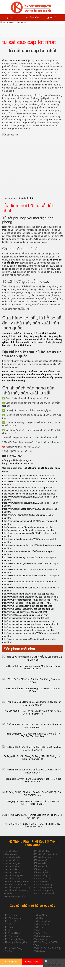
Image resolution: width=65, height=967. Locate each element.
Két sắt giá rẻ (40, 866)
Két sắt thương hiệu (14, 875)
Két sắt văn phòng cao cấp (17, 887)
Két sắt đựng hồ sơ (43, 887)
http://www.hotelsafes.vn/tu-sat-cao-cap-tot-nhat (25, 614)
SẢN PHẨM (33, 17)
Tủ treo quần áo (42, 923)
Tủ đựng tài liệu (12, 933)
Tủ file (8, 930)
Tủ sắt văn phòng (13, 917)
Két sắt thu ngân (13, 878)
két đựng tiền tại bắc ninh (29, 342)
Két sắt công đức (42, 878)
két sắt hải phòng (16, 380)
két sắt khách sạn (22, 345)
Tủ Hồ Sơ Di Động (13, 948)
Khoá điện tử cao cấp (15, 896)
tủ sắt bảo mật (35, 371)
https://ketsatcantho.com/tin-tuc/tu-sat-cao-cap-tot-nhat (28, 478)
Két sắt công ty (41, 869)
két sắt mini (30, 467)
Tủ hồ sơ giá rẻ (12, 936)
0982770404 (33, 961)
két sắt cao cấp (46, 377)
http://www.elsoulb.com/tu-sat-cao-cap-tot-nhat (24, 611)
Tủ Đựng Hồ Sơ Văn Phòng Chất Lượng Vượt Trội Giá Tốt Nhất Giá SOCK (32, 780)
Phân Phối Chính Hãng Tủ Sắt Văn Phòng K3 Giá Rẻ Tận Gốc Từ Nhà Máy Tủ (33, 712)
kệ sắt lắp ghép (46, 467)
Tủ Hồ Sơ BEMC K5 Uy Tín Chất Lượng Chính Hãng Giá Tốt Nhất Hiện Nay (32, 825)
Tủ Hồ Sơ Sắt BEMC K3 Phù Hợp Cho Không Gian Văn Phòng (32, 690)
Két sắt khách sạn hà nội (46, 854)
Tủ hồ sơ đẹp (11, 914)
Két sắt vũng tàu (12, 857)
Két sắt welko (40, 863)
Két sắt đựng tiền (13, 863)
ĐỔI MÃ (12, 17)
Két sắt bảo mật (12, 872)
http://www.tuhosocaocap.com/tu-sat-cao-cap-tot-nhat (28, 608)
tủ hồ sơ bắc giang (23, 333)
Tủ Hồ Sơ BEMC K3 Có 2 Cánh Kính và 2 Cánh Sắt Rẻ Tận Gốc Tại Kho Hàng (32, 735)
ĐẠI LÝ (52, 17)
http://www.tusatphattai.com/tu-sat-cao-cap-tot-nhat (26, 602)
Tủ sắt (37, 930)
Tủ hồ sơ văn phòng (43, 936)
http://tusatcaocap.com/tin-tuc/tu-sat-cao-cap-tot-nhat (27, 526)
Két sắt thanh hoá (42, 857)
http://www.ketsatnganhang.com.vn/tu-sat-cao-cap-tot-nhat (30, 596)
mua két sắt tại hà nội (35, 339)
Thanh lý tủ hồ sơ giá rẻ (16, 942)
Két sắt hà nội (40, 860)
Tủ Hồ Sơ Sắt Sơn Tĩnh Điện (47, 948)
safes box (7, 333)
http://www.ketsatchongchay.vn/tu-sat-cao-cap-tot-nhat (28, 629)
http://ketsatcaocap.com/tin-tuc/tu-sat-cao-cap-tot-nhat (28, 529)
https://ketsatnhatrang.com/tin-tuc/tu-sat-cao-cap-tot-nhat (29, 490)
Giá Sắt (8, 951)
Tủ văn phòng (40, 939)
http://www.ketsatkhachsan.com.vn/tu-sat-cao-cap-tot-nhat (30, 623)
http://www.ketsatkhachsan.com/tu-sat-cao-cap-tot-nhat (28, 620)
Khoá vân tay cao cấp (44, 893)
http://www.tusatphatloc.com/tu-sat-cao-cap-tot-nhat (27, 605)
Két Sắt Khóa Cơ (42, 881)
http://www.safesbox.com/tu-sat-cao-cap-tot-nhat (25, 617)
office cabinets (18, 374)
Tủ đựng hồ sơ (41, 933)
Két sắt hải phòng (42, 851)
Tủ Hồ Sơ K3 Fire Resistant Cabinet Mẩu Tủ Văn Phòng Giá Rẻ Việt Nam (32, 667)
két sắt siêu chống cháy (39, 374)
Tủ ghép (9, 927)
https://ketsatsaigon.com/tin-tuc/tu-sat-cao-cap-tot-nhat (28, 493)
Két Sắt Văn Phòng (43, 884)
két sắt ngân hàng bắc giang (24, 336)
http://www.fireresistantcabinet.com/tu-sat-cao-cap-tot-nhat (30, 599)
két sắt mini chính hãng (14, 371)
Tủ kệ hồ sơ (40, 951)
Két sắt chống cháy (43, 875)
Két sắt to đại (11, 869)
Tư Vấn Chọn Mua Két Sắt (17, 881)
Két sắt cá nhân (41, 872)
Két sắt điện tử (12, 860)
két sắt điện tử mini (27, 377)
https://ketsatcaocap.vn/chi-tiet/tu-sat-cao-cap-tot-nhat (28, 475)
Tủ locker (38, 927)
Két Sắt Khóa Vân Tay (15, 884)
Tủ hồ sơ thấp (40, 914)
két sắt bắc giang (49, 336)
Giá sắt (8, 923)
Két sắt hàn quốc (13, 866)
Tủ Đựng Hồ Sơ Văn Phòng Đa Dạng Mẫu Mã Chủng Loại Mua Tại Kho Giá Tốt (32, 757)
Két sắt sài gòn (12, 851)
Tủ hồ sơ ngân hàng (14, 939)
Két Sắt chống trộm (43, 890)
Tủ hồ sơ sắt (11, 920)
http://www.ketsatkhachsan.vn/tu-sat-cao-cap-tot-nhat (27, 626)
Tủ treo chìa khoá (42, 920)
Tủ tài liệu (39, 917)
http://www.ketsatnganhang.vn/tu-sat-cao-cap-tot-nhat (28, 593)
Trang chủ (12, 961)
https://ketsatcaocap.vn (21, 463)
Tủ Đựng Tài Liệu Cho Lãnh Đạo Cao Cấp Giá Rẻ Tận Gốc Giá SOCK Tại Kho (32, 802)
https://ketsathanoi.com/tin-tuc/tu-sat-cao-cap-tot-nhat (28, 487)
